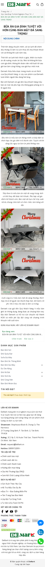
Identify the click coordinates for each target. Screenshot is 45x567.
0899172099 (14, 448)
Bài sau (28, 339)
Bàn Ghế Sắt (6, 350)
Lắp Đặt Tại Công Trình (11, 499)
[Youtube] (11, 511)
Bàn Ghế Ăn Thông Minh (11, 361)
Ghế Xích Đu (6, 376)
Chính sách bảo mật (10, 456)
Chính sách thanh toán (11, 464)
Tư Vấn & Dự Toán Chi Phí (12, 503)
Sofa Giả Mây (6, 357)
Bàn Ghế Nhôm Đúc (9, 383)
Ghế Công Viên (7, 380)
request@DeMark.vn (15, 444)
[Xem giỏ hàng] (42, 4)
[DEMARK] (19, 4)
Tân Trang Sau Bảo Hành (12, 495)
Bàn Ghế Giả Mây (8, 365)
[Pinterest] (16, 511)
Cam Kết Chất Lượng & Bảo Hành (15, 475)
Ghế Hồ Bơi (5, 372)
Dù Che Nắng (6, 368)
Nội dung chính (12, 38)
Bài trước (18, 339)
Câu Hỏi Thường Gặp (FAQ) (13, 471)
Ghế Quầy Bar (6, 354)
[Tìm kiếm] (37, 4)
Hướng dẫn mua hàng (11, 468)
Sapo (28, 564)
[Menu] (2, 4)
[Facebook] (2, 511)
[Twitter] (6, 511)
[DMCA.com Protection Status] (8, 530)
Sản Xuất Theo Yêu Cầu (12, 484)
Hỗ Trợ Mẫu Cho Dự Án (11, 488)
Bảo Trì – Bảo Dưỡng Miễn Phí (14, 491)
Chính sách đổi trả (9, 460)
